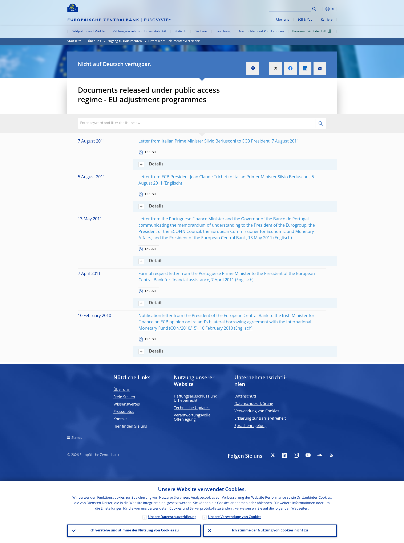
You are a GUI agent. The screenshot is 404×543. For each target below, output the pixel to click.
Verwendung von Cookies (256, 411)
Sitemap (76, 437)
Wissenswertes (126, 404)
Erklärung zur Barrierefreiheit (260, 418)
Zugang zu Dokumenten (125, 41)
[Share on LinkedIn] (305, 68)
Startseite (74, 41)
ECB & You (305, 19)
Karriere (326, 19)
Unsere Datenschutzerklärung (172, 517)
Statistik (180, 31)
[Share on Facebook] (290, 68)
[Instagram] (296, 455)
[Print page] (252, 68)
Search (314, 9)
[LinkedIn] (284, 455)
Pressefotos (123, 412)
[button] (322, 8)
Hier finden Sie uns (130, 426)
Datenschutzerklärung (253, 404)
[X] (273, 455)
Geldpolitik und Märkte (88, 31)
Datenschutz (245, 396)
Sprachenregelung (250, 426)
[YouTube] (308, 455)
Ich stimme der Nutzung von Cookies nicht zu (270, 530)
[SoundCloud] (320, 455)
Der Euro (200, 31)
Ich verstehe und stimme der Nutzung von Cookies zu (134, 530)
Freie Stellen (124, 397)
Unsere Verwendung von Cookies (234, 517)
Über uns (282, 19)
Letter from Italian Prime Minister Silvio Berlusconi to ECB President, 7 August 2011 (218, 141)
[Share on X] (275, 68)
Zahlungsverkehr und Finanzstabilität (139, 31)
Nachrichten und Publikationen (261, 31)
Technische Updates (192, 408)
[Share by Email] (320, 68)
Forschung (222, 31)
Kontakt (120, 419)
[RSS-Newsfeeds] (332, 455)
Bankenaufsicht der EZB (309, 31)
